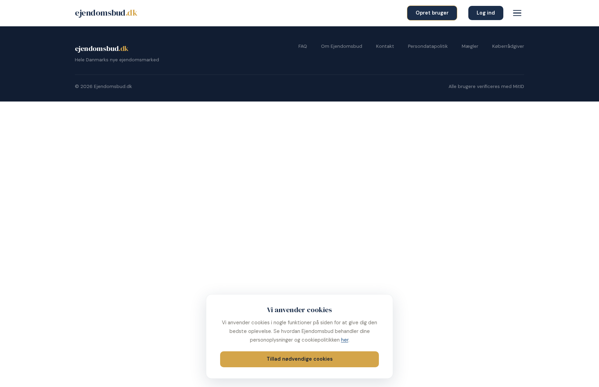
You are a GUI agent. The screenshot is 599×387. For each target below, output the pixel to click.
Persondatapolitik (428, 46)
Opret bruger (432, 13)
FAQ (302, 46)
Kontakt (385, 46)
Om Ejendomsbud (341, 46)
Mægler (470, 46)
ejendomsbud (106, 12)
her (344, 339)
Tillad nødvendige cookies (300, 359)
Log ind (486, 13)
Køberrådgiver (508, 46)
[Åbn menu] (517, 13)
